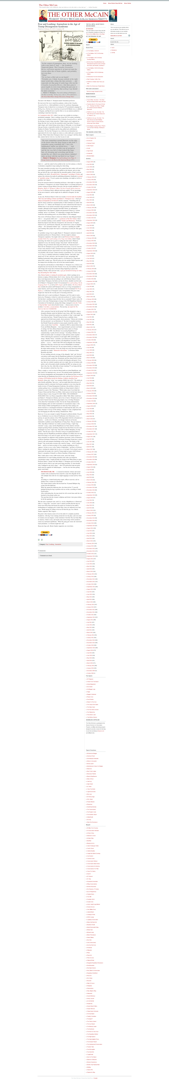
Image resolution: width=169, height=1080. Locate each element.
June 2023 (89, 258)
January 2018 (90, 423)
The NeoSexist (90, 1029)
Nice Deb (89, 940)
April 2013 (89, 568)
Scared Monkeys (91, 996)
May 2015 (89, 505)
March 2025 (90, 205)
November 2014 (91, 520)
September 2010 (91, 647)
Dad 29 (88, 873)
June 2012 (89, 594)
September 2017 (91, 434)
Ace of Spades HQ (91, 138)
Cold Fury (89, 781)
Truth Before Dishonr (92, 717)
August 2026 (90, 161)
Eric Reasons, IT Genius (93, 889)
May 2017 (89, 444)
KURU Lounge (90, 917)
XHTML (113, 52)
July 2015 (89, 500)
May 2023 (89, 261)
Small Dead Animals (91, 806)
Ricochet (89, 980)
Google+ (96, 1078)
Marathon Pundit (91, 924)
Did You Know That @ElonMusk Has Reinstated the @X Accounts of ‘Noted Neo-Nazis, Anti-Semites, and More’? (96, 63)
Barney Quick (90, 763)
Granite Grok (90, 901)
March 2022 (90, 296)
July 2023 (89, 255)
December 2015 (91, 487)
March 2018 (90, 418)
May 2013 (89, 566)
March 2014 (90, 540)
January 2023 (90, 271)
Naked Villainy (90, 937)
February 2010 (90, 665)
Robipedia (89, 985)
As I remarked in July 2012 (45, 115)
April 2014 (89, 538)
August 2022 (90, 283)
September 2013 (91, 556)
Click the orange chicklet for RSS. (94, 91)
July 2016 (89, 469)
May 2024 (89, 230)
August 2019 (90, 375)
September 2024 (91, 220)
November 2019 (91, 367)
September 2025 (91, 189)
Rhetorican (89, 804)
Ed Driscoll (89, 140)
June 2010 (89, 655)
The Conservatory (91, 809)
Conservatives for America (93, 866)
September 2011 (91, 617)
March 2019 (90, 388)
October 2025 (90, 187)
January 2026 (90, 179)
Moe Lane (89, 794)
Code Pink (55, 325)
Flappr (88, 691)
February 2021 (90, 329)
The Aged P (90, 1018)
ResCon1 (89, 975)
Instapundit (89, 153)
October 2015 (90, 492)
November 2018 (91, 398)
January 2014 (90, 546)
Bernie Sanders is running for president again (53, 275)
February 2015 (90, 512)
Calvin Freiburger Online (93, 845)
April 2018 (89, 416)
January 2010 (90, 668)
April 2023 (89, 263)
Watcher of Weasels (92, 1059)
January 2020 (90, 362)
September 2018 (91, 403)
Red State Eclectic (91, 968)
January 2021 (90, 332)
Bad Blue (89, 840)
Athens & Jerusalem (92, 761)
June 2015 (89, 502)
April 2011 (89, 630)
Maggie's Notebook (91, 694)
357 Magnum (90, 679)
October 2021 (90, 309)
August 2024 (90, 222)
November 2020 (91, 337)
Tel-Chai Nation (90, 1013)
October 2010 (90, 645)
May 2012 (89, 596)
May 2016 (89, 474)
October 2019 (90, 370)
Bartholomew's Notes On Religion (95, 766)
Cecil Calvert (90, 856)
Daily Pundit (90, 784)
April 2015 (89, 507)
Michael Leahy (90, 932)
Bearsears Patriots (91, 773)
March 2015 (90, 510)
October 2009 (90, 673)
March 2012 (90, 602)
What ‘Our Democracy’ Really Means (96, 86)
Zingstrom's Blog (91, 1072)
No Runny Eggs (91, 796)
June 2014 (89, 533)
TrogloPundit (90, 1054)
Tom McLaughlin (91, 1049)
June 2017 (89, 441)
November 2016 (91, 459)
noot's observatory (91, 942)
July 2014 (89, 530)
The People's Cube (91, 812)
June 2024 (89, 228)
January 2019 (90, 393)
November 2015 (91, 490)
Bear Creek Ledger (91, 771)
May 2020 (89, 352)
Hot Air (88, 148)
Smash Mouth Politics (92, 1006)
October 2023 (90, 248)
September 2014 (91, 525)
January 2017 (90, 454)
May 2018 (89, 413)
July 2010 (89, 652)
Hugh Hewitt (90, 150)
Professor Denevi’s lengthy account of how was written (59, 238)
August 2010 (90, 650)
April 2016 (89, 477)
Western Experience (92, 1062)
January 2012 (90, 607)
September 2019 (91, 373)
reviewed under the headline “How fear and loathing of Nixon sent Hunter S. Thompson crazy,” (60, 198)
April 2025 (89, 202)
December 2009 (91, 670)
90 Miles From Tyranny (92, 828)
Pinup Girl (89, 955)
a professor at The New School (67, 219)
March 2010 (90, 663)
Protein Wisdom (90, 801)
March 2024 (90, 235)
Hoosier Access (91, 906)
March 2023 (90, 266)
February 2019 (90, 390)
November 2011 (91, 612)
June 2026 (89, 166)
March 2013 (90, 571)
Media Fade (90, 929)
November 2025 (91, 184)
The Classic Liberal (91, 1021)
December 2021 (91, 304)
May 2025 (89, 200)
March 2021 (90, 327)
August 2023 (90, 253)
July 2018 (89, 408)
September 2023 (91, 250)
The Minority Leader (92, 1026)
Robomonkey (90, 988)
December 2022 (91, 273)
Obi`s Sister (90, 799)
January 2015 (90, 515)
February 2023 (90, 268)
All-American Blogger (92, 753)
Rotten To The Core (91, 702)
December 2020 (91, 334)
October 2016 (90, 462)
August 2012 (90, 589)
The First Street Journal (92, 709)
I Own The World (91, 789)
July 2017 (89, 439)
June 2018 (89, 411)
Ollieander (89, 950)
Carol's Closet (90, 848)
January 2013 (90, 576)
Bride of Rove (90, 778)
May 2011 (89, 627)
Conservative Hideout (92, 861)
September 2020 (91, 342)
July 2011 (89, 622)
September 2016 (91, 464)
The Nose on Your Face (92, 1031)
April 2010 (89, 660)
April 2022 (89, 294)
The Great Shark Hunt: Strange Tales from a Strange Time (57, 96)
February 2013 (90, 574)
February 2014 (90, 543)
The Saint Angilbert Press (93, 1039)
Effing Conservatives (92, 884)
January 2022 (90, 301)
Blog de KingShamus (92, 776)
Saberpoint (89, 993)
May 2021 (89, 322)
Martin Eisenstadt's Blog (92, 927)
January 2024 (90, 240)
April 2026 (89, 172)
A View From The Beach (92, 681)
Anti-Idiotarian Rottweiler (92, 758)
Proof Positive (90, 699)
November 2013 (91, 551)
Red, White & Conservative (93, 970)
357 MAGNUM (89, 28)
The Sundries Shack (92, 814)
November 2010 (91, 642)
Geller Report (90, 145)
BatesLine (89, 768)
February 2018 (90, 421)
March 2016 (90, 479)
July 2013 (89, 561)
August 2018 (90, 406)
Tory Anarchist (90, 1052)
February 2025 (90, 207)
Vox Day (89, 819)
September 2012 (91, 586)
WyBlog (89, 1067)
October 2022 (90, 278)
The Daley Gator (91, 707)
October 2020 (90, 339)
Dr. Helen (89, 786)
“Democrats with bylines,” (60, 350)
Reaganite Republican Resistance (95, 962)
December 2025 (91, 182)
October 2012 (90, 584)
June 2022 (89, 289)
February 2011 (90, 635)
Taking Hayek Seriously (92, 1011)
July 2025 (89, 194)
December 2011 (91, 609)
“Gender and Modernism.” (68, 221)
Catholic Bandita (91, 850)
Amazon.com (101, 731)
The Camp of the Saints (92, 704)
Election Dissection (91, 886)
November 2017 (91, 429)
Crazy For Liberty (91, 871)
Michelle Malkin (90, 155)
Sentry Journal (90, 998)
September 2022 (91, 281)
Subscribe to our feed (116, 35)
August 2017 (90, 436)
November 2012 (91, 581)
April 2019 (89, 385)
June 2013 (89, 563)
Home (104, 3)
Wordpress (114, 50)
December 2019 (91, 365)
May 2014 (89, 535)
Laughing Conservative (92, 919)
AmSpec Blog (90, 838)
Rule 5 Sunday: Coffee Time (93, 79)
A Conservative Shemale (93, 830)
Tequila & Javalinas (91, 1016)
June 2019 (89, 380)
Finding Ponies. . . (91, 894)
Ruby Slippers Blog (91, 990)
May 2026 (89, 169)
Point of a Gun (90, 957)
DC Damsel (90, 876)
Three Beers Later (91, 714)
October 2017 (90, 431)
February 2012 (90, 604)
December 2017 (91, 426)
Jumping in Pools (91, 914)
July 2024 (89, 225)
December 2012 (91, 579)
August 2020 (90, 345)
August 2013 (90, 558)
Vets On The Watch (91, 1057)
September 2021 (91, 311)
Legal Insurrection (91, 791)
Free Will (89, 896)
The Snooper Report (92, 1041)
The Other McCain (48, 5)
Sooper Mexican (91, 1008)
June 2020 (89, 350)
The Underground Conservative (94, 1044)
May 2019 (89, 383)
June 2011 (89, 624)
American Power (91, 756)
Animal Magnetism (91, 684)
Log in (112, 47)
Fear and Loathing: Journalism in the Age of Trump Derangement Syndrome (59, 25)
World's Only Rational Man (93, 1064)
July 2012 (89, 591)
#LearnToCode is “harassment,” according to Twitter (65, 174)
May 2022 (89, 291)
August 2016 (90, 467)
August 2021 (90, 314)
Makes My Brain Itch (92, 922)
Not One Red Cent (91, 945)
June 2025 (89, 197)
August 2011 (90, 619)
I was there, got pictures (51, 307)
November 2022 (91, 276)
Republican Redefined (92, 973)
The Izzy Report (91, 1024)
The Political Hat (91, 712)
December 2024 (91, 212)
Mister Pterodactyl (91, 934)
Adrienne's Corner (91, 835)
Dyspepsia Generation (92, 881)
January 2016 (90, 484)
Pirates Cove (90, 696)
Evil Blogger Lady (91, 689)
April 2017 (89, 446)
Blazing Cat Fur (90, 843)
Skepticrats (89, 1003)
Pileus (88, 952)
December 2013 (91, 548)
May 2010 (89, 658)
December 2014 (91, 518)
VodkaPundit (90, 817)
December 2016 (91, 457)
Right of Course (90, 983)
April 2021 (89, 324)
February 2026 (90, 177)
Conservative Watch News (93, 863)
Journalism (58, 544)
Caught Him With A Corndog (93, 853)
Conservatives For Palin (92, 868)
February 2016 (90, 482)
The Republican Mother (92, 1034)
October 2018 (90, 401)
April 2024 (89, 233)
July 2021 (89, 317)
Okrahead (89, 947)
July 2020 (89, 347)
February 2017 (90, 451)
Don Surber (90, 686)
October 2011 (90, 614)
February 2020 (90, 360)
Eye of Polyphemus (91, 891)
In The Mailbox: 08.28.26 (93, 50)
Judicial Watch (90, 912)
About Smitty (127, 3)
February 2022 (90, 299)
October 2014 (90, 523)
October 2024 (90, 217)
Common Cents (90, 858)
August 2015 (90, 497)
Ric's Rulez (89, 978)
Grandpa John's (91, 899)
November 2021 (91, 306)
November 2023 (91, 245)
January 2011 (90, 637)
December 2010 (91, 640)
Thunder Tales (90, 1046)
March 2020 (90, 357)
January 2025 (90, 210)
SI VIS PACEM (90, 1001)
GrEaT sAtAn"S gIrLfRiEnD (93, 904)
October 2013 (90, 553)
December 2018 (91, 395)
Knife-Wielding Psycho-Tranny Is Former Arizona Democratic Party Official (95, 121)
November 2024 (91, 215)
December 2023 (91, 243)
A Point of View (90, 833)
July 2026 (89, 164)
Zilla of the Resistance (92, 822)
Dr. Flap (89, 878)
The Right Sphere (91, 1036)
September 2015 (91, 495)
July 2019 (89, 378)
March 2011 (90, 632)
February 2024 (90, 238)
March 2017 (90, 449)
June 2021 (89, 319)
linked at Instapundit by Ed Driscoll (48, 200)
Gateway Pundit (91, 143)
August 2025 (90, 192)
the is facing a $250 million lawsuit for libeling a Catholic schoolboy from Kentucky (60, 378)
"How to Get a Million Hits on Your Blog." (95, 34)
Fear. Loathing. (50, 544)
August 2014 (90, 528)
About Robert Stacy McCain (115, 3)
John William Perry (91, 909)
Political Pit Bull (90, 960)
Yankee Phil (90, 1069)
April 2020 (89, 355)
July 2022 (89, 286)
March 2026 (90, 174)
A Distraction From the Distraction (95, 76)
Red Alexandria (90, 965)
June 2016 (89, 472)
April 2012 (89, 599)
